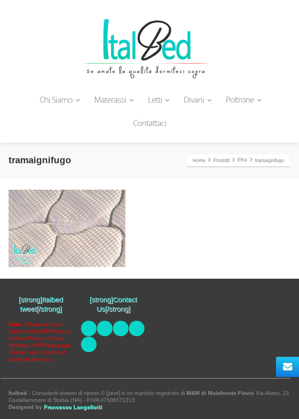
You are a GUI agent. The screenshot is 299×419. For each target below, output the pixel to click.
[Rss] (89, 344)
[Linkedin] (120, 328)
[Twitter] (105, 328)
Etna (242, 159)
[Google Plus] (136, 328)
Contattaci (149, 122)
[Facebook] (89, 328)
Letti (155, 99)
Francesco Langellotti (73, 407)
